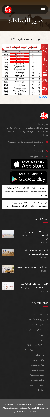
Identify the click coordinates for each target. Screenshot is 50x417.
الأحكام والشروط (38, 380)
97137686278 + (37, 151)
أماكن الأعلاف (39, 360)
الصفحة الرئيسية (38, 314)
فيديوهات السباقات (37, 325)
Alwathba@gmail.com (34, 157)
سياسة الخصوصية (37, 385)
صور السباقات (39, 335)
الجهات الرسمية (38, 370)
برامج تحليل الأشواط (36, 320)
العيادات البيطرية (38, 365)
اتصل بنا (41, 390)
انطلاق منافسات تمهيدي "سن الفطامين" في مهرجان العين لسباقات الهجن (33, 235)
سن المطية (40, 355)
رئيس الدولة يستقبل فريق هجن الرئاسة (32, 267)
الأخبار (42, 340)
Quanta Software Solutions (26, 412)
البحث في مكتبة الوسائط (35, 330)
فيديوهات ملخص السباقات (34, 350)
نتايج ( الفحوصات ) (37, 375)
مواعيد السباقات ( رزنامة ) (34, 345)
